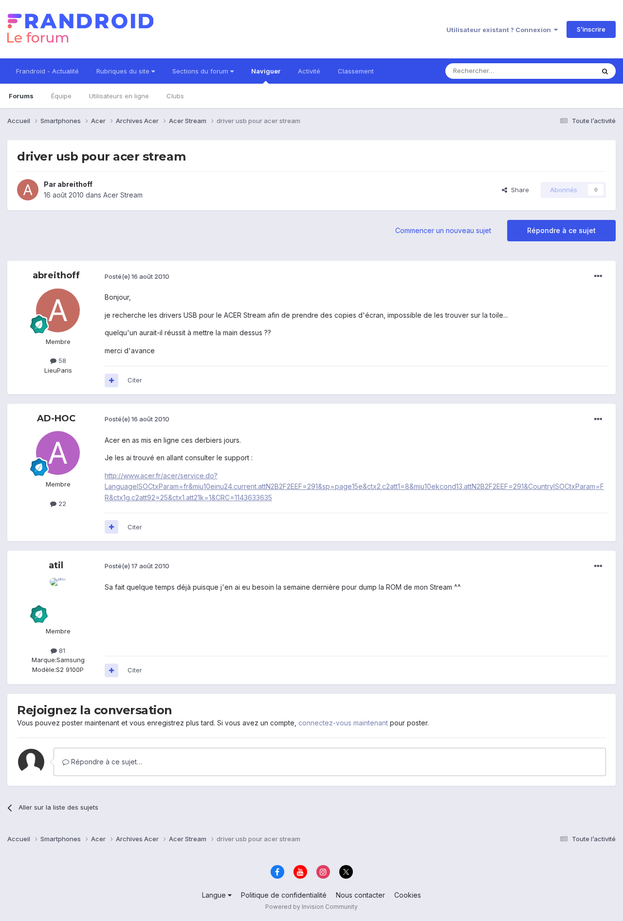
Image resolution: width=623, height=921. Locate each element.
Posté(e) (137, 276)
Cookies (407, 895)
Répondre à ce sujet (561, 230)
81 (61, 650)
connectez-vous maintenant (343, 723)
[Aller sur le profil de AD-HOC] (58, 453)
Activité (309, 71)
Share (518, 190)
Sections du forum (201, 71)
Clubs (175, 96)
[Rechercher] (605, 71)
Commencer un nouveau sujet (443, 230)
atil (56, 565)
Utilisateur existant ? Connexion (500, 30)
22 (61, 503)
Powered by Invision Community (311, 906)
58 (61, 360)
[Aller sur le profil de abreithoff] (27, 189)
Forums (21, 96)
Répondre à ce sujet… (105, 762)
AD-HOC (56, 418)
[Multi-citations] (111, 380)
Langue (215, 895)
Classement (356, 71)
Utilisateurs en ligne (119, 96)
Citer (135, 380)
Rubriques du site (123, 71)
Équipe (61, 96)
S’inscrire (591, 29)
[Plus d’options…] (598, 276)
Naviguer (265, 71)
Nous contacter (360, 895)
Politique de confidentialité (284, 895)
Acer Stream (123, 195)
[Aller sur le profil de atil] (58, 600)
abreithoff (74, 184)
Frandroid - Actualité (47, 71)
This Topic (565, 70)
